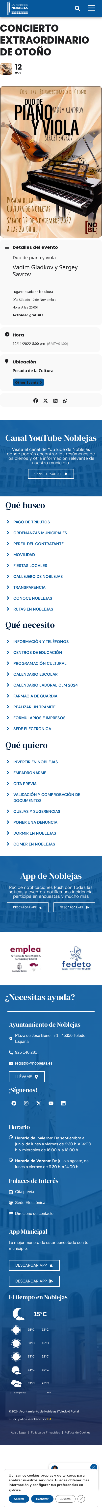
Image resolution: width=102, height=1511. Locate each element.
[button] (77, 8)
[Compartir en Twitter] (45, 400)
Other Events (27, 382)
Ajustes (65, 1499)
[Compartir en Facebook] (35, 400)
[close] (93, 1467)
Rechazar (42, 1499)
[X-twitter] (39, 1103)
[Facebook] (14, 1103)
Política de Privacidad (45, 1432)
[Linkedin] (63, 1103)
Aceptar (19, 1499)
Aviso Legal (18, 1432)
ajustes (14, 1489)
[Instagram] (26, 1103)
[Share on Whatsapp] (65, 400)
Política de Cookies (77, 1432)
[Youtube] (51, 1103)
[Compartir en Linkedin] (55, 400)
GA (49, 1419)
